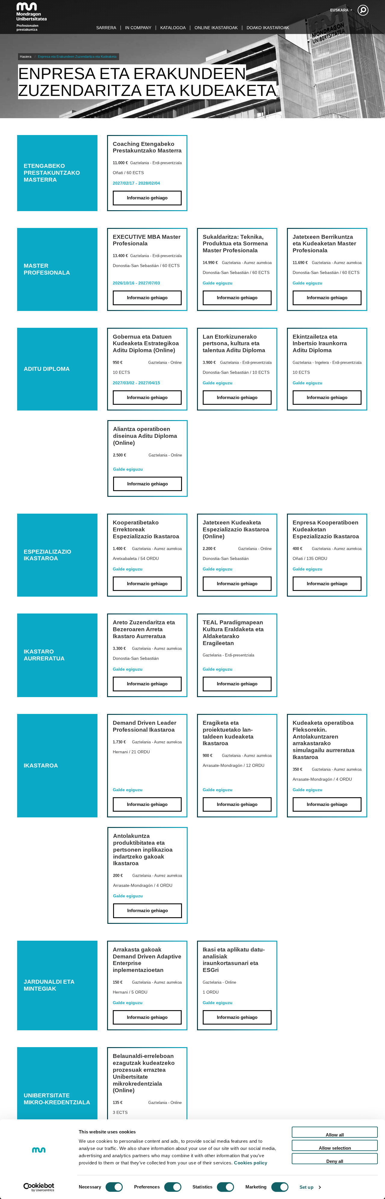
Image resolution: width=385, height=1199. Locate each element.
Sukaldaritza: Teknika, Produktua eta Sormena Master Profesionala (235, 244)
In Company (138, 27)
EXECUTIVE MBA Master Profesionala (146, 240)
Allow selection (335, 1148)
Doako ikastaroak (268, 27)
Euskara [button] (340, 10)
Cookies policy (250, 1162)
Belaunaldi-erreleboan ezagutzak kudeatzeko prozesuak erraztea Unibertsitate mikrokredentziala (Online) (144, 1073)
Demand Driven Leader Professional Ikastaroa (144, 726)
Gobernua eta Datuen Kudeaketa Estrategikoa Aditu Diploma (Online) (146, 344)
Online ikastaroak (216, 27)
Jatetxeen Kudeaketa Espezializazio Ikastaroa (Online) (236, 529)
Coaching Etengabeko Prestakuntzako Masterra (147, 147)
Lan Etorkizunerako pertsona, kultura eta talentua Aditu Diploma (234, 344)
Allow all (335, 1134)
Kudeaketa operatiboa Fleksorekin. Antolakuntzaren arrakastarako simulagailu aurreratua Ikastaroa (324, 740)
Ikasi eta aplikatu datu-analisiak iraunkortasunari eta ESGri (234, 959)
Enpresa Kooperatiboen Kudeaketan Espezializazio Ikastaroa (326, 529)
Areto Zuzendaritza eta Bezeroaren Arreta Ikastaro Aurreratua (144, 629)
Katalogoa (173, 27)
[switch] (172, 1187)
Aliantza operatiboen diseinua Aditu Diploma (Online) (145, 436)
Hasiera (25, 56)
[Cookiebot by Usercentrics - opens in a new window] (39, 1187)
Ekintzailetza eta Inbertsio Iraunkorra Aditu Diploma (320, 344)
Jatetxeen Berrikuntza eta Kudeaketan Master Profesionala (324, 244)
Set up (306, 1187)
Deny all (334, 1161)
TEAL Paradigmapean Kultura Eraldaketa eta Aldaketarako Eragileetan (233, 632)
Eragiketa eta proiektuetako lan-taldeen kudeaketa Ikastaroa (228, 733)
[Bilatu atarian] (363, 10)
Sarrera (106, 27)
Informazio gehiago (147, 197)
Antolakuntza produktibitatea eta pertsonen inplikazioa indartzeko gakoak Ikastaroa (143, 849)
